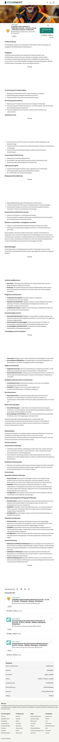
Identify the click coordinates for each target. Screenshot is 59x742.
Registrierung (48, 716)
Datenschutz (48, 723)
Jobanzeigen (4, 721)
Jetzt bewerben (46, 29)
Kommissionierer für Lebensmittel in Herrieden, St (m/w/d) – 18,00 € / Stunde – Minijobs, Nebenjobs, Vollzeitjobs (29, 622)
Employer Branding (5, 725)
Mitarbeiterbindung (35, 728)
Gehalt (17, 730)
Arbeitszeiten (19, 733)
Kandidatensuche (5, 718)
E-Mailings (3, 730)
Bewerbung (18, 725)
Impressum (48, 730)
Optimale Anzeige (35, 718)
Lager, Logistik (15, 597)
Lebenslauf (18, 723)
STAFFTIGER (14, 24)
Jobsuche (18, 718)
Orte (46, 721)
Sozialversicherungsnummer (37, 730)
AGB (46, 728)
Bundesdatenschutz (50, 725)
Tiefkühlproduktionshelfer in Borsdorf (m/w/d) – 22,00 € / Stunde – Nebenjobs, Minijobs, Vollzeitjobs (30, 600)
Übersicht (3, 716)
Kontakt (47, 733)
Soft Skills (33, 723)
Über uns (47, 718)
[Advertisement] (29, 78)
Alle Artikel (33, 733)
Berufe (17, 721)
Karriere (32, 725)
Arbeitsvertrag (19, 728)
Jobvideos (3, 728)
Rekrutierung (34, 721)
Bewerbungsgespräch (36, 716)
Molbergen (50, 670)
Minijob (14, 36)
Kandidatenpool (5, 723)
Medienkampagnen (5, 733)
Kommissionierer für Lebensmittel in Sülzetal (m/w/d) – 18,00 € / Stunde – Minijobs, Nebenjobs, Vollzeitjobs (30, 644)
